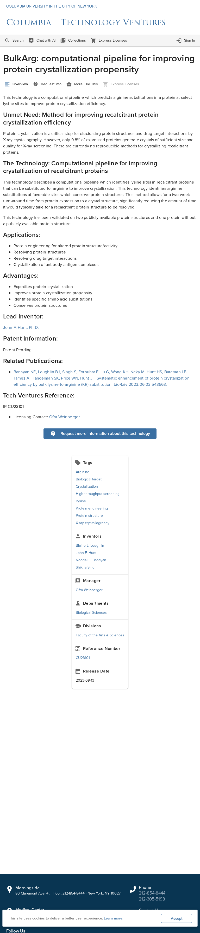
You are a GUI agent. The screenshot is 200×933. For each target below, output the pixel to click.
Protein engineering (92, 508)
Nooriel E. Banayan (91, 560)
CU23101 (83, 658)
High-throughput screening (98, 494)
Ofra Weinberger (64, 417)
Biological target (89, 479)
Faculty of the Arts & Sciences (100, 635)
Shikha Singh (86, 567)
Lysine (81, 501)
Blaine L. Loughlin (90, 545)
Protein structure (89, 515)
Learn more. (113, 918)
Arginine (82, 472)
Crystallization (87, 486)
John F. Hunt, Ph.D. (21, 327)
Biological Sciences (91, 612)
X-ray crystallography (92, 523)
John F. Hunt (86, 553)
